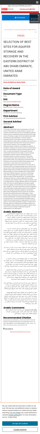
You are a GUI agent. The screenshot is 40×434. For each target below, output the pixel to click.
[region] (20, 418)
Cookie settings (14, 415)
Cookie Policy (12, 417)
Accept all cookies (20, 423)
